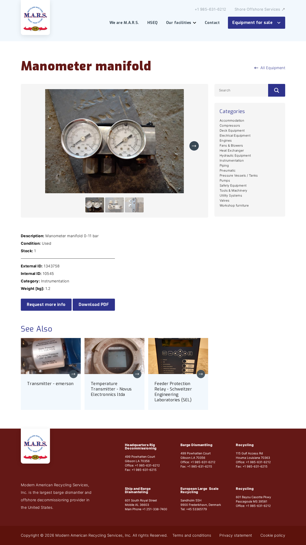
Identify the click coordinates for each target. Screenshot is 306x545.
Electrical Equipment (235, 135)
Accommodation (232, 120)
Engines (226, 140)
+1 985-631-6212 (210, 9)
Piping (224, 165)
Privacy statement (235, 535)
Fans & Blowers (231, 145)
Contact (212, 22)
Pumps (225, 180)
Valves (224, 200)
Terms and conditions (191, 535)
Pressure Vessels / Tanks (239, 175)
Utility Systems (231, 195)
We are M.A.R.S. (124, 22)
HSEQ (152, 22)
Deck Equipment (232, 130)
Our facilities (178, 22)
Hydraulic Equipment (235, 155)
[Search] (276, 90)
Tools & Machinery (233, 190)
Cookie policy (272, 535)
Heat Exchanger (232, 150)
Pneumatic (228, 170)
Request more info (46, 304)
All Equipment (272, 68)
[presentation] (194, 146)
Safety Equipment (233, 185)
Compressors (230, 125)
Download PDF (94, 304)
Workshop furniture (234, 205)
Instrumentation (232, 160)
